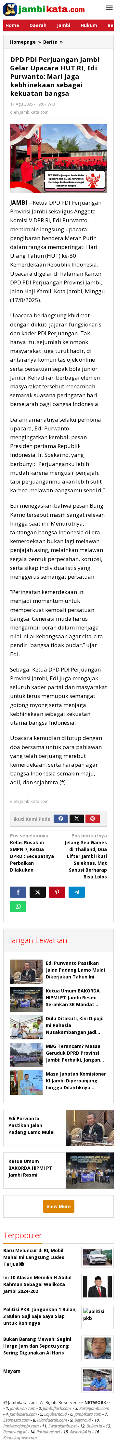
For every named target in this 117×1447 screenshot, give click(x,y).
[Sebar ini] (18, 892)
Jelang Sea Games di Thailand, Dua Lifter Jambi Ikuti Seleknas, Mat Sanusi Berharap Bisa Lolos (86, 856)
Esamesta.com (16, 1420)
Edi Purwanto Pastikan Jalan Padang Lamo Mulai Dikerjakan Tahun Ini (75, 970)
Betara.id (82, 1420)
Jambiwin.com (22, 1408)
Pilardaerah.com (52, 1420)
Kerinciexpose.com (20, 1437)
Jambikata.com (87, 1414)
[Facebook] (61, 819)
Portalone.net (48, 1432)
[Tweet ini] (38, 892)
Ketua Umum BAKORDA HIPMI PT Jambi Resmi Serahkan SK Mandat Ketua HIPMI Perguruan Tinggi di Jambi (73, 1004)
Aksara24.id (80, 1432)
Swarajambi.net (62, 1426)
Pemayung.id (15, 1432)
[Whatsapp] (18, 906)
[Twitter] (77, 819)
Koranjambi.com (94, 1408)
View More (58, 1206)
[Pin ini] (57, 892)
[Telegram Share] (77, 892)
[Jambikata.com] (43, 9)
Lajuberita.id (55, 1414)
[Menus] (109, 8)
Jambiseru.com (23, 1414)
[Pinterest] (92, 819)
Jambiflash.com (57, 1408)
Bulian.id (94, 1426)
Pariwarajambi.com (21, 1426)
